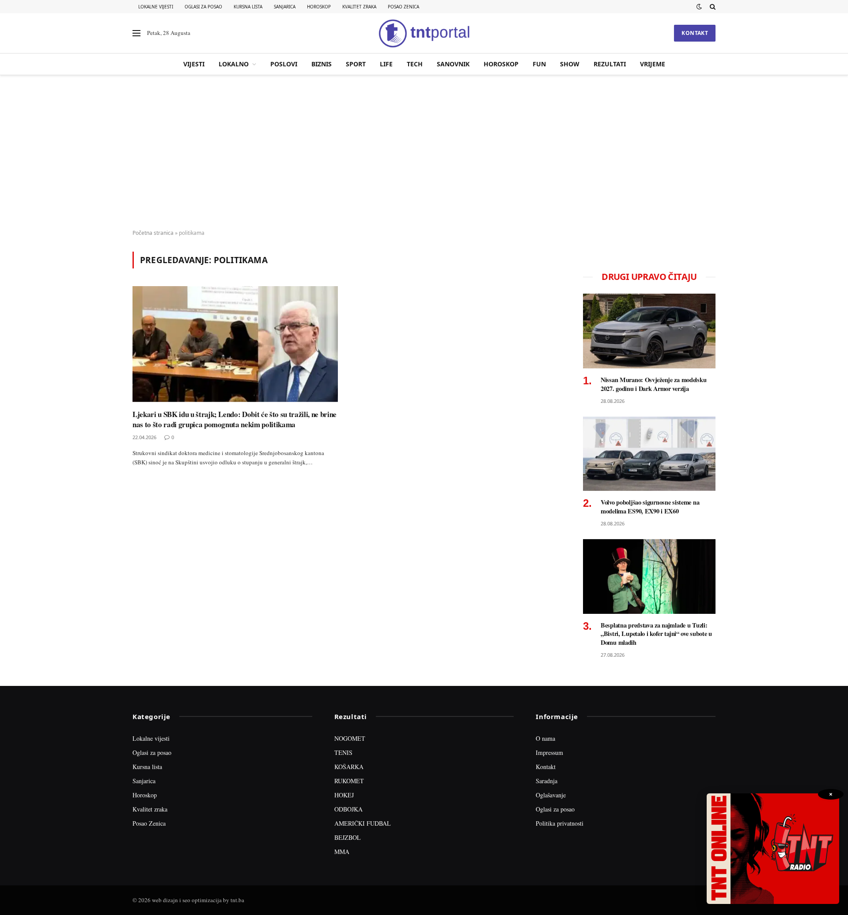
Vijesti (193, 64)
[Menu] (136, 33)
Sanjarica (284, 7)
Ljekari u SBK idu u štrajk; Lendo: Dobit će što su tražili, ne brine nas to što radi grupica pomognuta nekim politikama (234, 419)
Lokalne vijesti (155, 7)
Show (569, 64)
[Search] (712, 6)
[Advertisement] (424, 152)
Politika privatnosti (559, 823)
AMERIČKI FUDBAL (362, 823)
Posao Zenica (403, 7)
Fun (539, 64)
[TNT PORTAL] (424, 33)
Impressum (549, 752)
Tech (415, 64)
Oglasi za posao (203, 7)
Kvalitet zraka (359, 7)
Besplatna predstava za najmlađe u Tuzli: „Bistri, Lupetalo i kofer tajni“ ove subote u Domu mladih (656, 634)
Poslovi (283, 64)
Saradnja (546, 781)
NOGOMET (349, 738)
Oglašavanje (551, 795)
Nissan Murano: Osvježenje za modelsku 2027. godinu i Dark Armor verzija (653, 384)
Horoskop (319, 7)
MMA (341, 851)
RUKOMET (349, 781)
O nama (545, 738)
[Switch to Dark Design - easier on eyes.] (699, 7)
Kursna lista (248, 7)
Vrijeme (652, 64)
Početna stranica (153, 233)
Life (386, 64)
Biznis (321, 64)
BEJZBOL (347, 837)
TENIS (343, 752)
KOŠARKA (348, 766)
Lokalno (234, 64)
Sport (356, 64)
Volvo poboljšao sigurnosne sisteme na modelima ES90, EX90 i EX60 (650, 506)
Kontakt (694, 33)
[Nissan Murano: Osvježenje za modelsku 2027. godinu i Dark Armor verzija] (649, 331)
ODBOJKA (348, 809)
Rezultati (610, 64)
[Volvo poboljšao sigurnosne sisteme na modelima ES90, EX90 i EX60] (649, 454)
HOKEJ (344, 795)
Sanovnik (453, 64)
